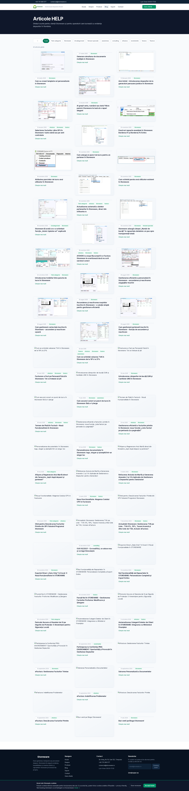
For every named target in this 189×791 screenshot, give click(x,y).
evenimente (135, 41)
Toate (46, 41)
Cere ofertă (148, 7)
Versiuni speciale (92, 41)
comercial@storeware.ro (58, 2)
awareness (105, 41)
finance (152, 41)
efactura (125, 41)
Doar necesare (136, 785)
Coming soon (156, 766)
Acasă (84, 7)
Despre (91, 7)
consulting (115, 41)
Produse (99, 7)
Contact (120, 7)
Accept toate (149, 785)
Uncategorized (79, 41)
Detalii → (77, 788)
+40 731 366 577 (40, 2)
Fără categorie (56, 41)
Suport (113, 7)
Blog (106, 7)
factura (144, 41)
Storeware (67, 41)
